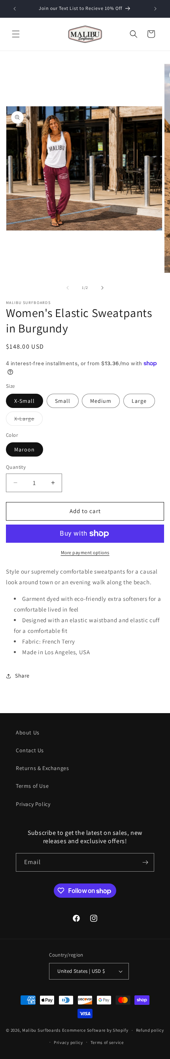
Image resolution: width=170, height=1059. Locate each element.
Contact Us (30, 750)
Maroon (24, 449)
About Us (28, 732)
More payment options (85, 552)
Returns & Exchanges (42, 768)
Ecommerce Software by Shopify (95, 1030)
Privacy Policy (33, 804)
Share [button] (22, 675)
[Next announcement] (155, 8)
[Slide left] (67, 287)
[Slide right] (102, 287)
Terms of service (107, 1042)
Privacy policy (68, 1042)
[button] (16, 34)
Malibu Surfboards (41, 1030)
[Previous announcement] (14, 8)
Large (139, 400)
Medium (100, 400)
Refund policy (150, 1030)
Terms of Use (32, 785)
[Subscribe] (145, 862)
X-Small (24, 400)
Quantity (16, 467)
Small (62, 400)
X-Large (28, 420)
